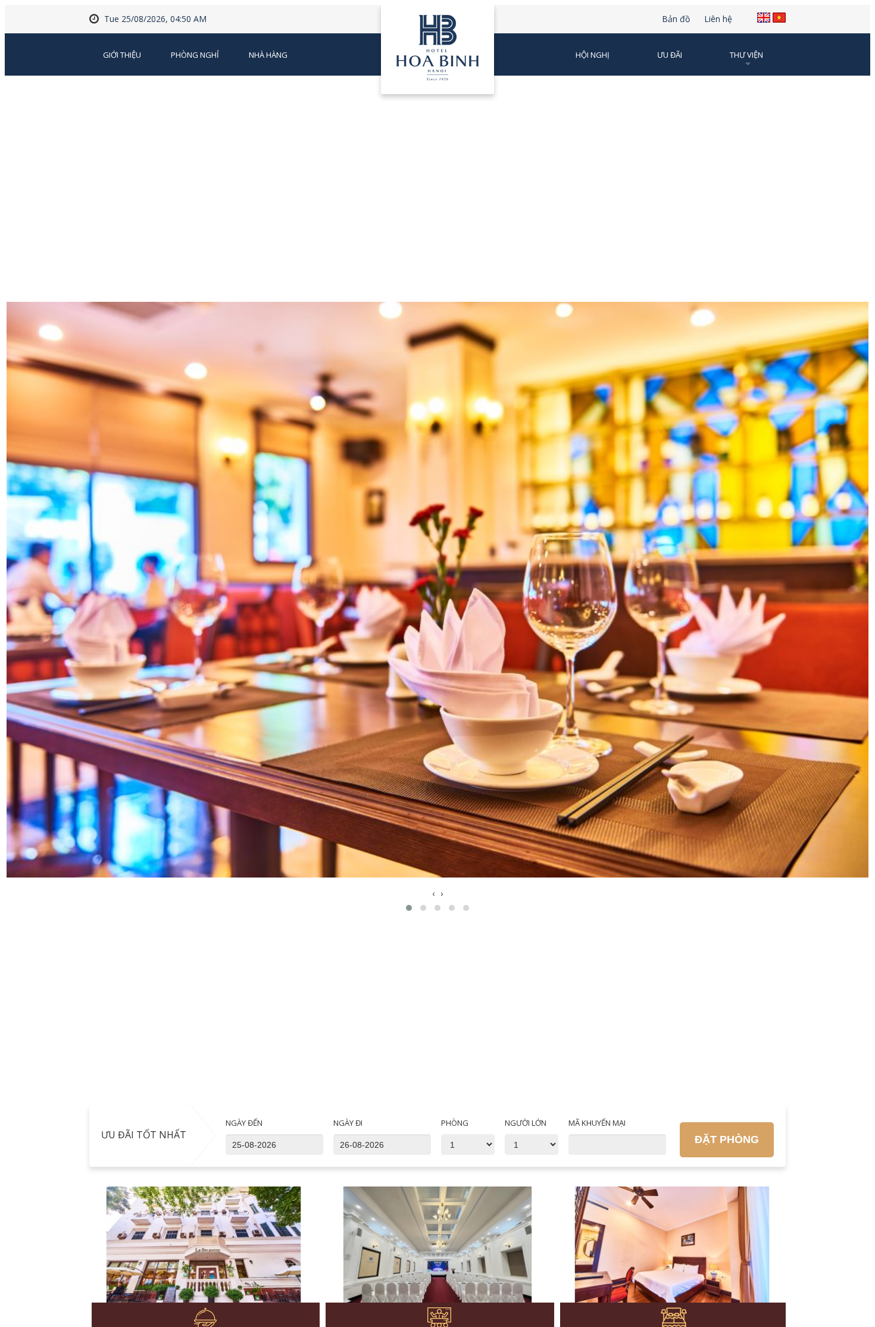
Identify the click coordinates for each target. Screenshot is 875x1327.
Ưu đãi (669, 54)
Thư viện (746, 54)
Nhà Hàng (268, 54)
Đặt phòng (727, 1139)
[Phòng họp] (438, 1251)
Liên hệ (718, 19)
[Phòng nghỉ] (672, 1251)
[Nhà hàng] (204, 1251)
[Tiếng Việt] (779, 18)
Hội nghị (593, 54)
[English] (763, 18)
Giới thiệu (122, 54)
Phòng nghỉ (195, 54)
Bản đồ (676, 19)
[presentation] (433, 893)
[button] (409, 908)
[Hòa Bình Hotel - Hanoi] (437, 53)
